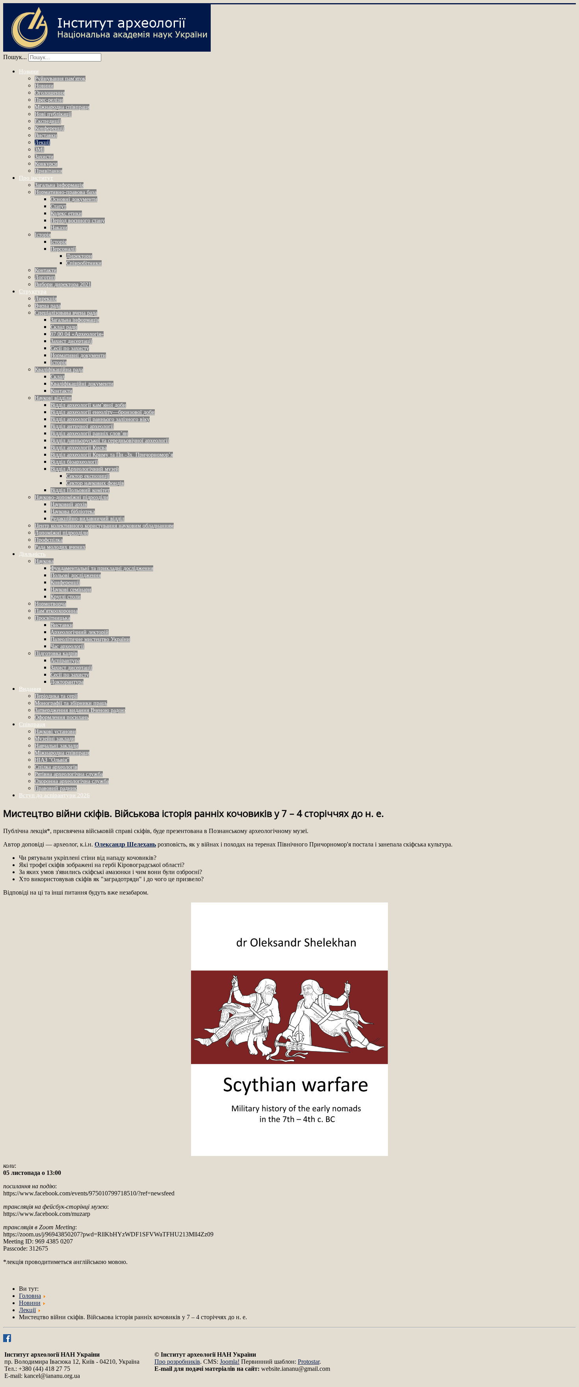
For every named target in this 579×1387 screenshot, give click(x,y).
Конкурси (46, 164)
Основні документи (73, 199)
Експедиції (48, 121)
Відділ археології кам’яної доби (88, 405)
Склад (57, 377)
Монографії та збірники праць (71, 703)
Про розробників (177, 1361)
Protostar (308, 1361)
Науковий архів (68, 504)
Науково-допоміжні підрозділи (71, 497)
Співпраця (32, 724)
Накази (58, 228)
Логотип (45, 277)
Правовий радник (56, 788)
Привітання (48, 171)
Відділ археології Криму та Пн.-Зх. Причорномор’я (111, 455)
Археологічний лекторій (79, 632)
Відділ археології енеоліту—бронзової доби (102, 412)
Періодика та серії (56, 696)
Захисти (44, 157)
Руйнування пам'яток (60, 79)
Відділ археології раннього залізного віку (100, 419)
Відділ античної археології (82, 426)
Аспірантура (65, 661)
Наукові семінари (70, 590)
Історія (43, 235)
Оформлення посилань (62, 717)
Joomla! (229, 1361)
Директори (79, 256)
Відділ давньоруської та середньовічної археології (109, 441)
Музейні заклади (55, 739)
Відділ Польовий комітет (79, 490)
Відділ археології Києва (78, 448)
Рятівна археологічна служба (69, 774)
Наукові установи (55, 732)
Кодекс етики (66, 213)
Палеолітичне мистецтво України (90, 639)
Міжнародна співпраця (62, 107)
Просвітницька (52, 618)
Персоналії (63, 249)
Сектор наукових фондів (95, 483)
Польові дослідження (75, 575)
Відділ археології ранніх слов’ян (89, 433)
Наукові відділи (53, 398)
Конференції (49, 128)
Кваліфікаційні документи (81, 384)
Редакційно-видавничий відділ (87, 519)
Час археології (67, 646)
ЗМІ (39, 150)
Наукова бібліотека (72, 512)
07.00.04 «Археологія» (77, 334)
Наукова (44, 561)
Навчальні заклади (56, 746)
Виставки (46, 135)
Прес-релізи (49, 100)
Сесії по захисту (69, 348)
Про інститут (36, 178)
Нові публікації (53, 114)
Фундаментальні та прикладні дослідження (101, 568)
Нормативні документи (78, 355)
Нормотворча (50, 604)
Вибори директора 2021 (63, 284)
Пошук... (15, 57)
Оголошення (50, 93)
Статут (58, 206)
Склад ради (63, 327)
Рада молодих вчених (60, 547)
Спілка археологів (56, 767)
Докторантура (67, 682)
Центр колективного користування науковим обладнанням (104, 526)
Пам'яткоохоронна (56, 611)
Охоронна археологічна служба (72, 781)
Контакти (46, 270)
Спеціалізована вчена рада (66, 313)
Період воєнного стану (77, 221)
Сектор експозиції (87, 476)
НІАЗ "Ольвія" (52, 760)
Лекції (42, 142)
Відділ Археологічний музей (84, 469)
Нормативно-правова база (65, 192)
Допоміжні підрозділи (61, 533)
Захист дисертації (71, 341)
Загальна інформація (59, 185)
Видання (30, 689)
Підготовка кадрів (56, 653)
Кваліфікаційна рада (59, 370)
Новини (29, 71)
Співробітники (84, 263)
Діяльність (32, 554)
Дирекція (46, 299)
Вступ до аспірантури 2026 (54, 795)
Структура (32, 291)
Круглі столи (65, 597)
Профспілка (49, 540)
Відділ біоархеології (74, 462)
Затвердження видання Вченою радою (80, 710)
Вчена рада (48, 306)
